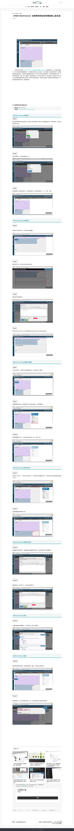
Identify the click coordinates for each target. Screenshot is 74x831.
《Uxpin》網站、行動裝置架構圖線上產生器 (34, 70)
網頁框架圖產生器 (35, 810)
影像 (28, 6)
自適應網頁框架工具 (52, 810)
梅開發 (47, 6)
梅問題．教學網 (37, 2)
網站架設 (32, 6)
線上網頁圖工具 (43, 810)
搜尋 (60, 2)
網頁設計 (36, 6)
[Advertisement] (37, 28)
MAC (41, 6)
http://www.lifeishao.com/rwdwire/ (26, 109)
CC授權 (21, 786)
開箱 (44, 6)
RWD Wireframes (21, 810)
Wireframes (28, 810)
